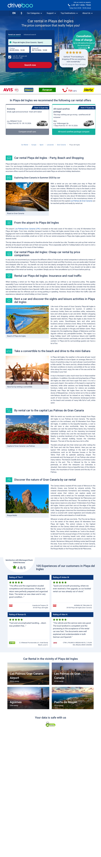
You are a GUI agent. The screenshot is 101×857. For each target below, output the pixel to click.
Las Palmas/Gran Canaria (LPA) (27, 229)
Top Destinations (68, 13)
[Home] (20, 5)
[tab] (14, 34)
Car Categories (33, 13)
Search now (30, 65)
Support (50, 13)
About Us (86, 13)
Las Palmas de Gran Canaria (81, 201)
